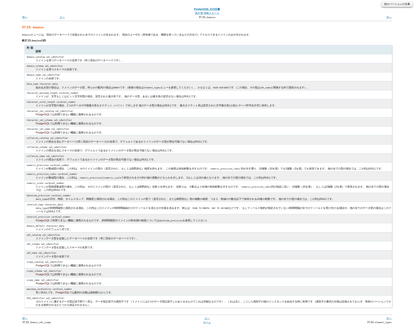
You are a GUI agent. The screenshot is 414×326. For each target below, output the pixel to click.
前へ (24, 17)
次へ (389, 17)
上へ (62, 17)
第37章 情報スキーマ (207, 13)
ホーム (207, 322)
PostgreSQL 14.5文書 (207, 9)
